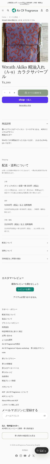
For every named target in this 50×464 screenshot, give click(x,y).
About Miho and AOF (10, 400)
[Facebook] (16, 455)
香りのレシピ (7, 372)
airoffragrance (21, 445)
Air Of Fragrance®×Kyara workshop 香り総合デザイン (23, 348)
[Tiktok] (29, 455)
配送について (7, 243)
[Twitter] (33, 455)
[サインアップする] (44, 415)
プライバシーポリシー (10, 323)
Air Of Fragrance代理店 (11, 344)
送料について (7, 251)
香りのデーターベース (10, 368)
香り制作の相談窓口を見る (25, 435)
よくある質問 (7, 340)
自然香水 (5, 376)
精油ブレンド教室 (9, 381)
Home (4, 17)
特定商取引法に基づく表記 (12, 331)
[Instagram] (20, 455)
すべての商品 (13, 17)
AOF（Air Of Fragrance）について (15, 392)
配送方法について (9, 314)
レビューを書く (25, 289)
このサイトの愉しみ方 (10, 405)
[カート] (47, 10)
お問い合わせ (7, 335)
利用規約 (5, 327)
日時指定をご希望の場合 (11, 258)
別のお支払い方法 (25, 105)
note (3, 352)
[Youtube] (25, 455)
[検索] (8, 10)
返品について (7, 319)
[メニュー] (3, 10)
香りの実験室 (7, 364)
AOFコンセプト (8, 396)
